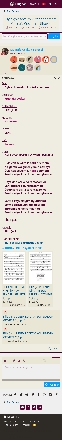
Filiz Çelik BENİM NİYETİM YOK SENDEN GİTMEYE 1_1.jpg (14, 292)
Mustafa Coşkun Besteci (22, 27)
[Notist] (46, 65)
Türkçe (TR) (12, 416)
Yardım (27, 425)
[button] (5, 360)
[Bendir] (53, 65)
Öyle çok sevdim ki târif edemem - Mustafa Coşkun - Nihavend (31, 21)
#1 (59, 77)
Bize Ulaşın (10, 421)
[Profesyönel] (37, 73)
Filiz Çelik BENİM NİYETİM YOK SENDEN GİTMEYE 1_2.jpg (40, 292)
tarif (33, 170)
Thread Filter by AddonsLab (17, 436)
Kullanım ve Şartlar (29, 421)
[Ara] (56, 4)
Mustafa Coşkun (15, 98)
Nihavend (11, 121)
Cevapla (55, 348)
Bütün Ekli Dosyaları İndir (23, 248)
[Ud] (30, 73)
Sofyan (9, 144)
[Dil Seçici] (44, 4)
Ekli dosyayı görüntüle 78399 (24, 242)
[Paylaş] (55, 78)
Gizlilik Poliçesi (12, 425)
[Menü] (5, 4)
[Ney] (22, 73)
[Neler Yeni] (50, 4)
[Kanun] (14, 73)
